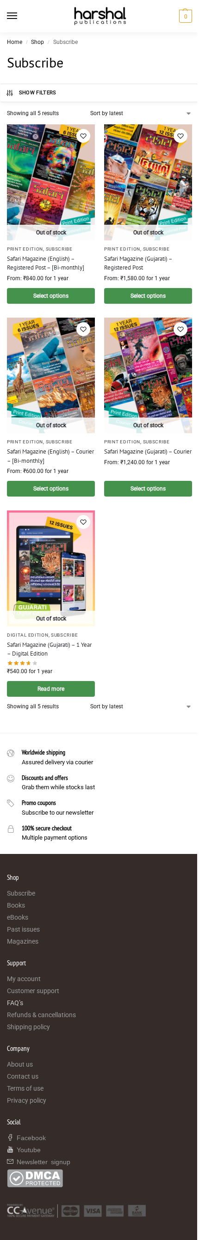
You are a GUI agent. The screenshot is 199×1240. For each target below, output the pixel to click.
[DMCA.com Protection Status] (99, 1178)
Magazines (22, 941)
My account (24, 978)
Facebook (29, 1137)
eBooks (17, 917)
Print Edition (25, 249)
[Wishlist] (83, 136)
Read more (50, 689)
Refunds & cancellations (41, 1015)
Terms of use (25, 1088)
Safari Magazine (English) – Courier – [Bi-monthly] (50, 456)
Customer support (33, 990)
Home (14, 42)
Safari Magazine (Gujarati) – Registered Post (138, 263)
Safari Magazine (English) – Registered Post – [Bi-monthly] (45, 263)
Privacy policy (26, 1100)
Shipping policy (28, 1027)
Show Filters (37, 93)
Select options (50, 296)
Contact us (22, 1076)
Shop (37, 42)
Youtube (27, 1149)
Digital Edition (28, 635)
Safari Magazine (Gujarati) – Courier (148, 451)
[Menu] (21, 16)
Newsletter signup (41, 1161)
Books (16, 905)
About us (20, 1064)
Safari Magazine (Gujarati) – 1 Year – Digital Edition (49, 649)
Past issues (23, 929)
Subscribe (59, 249)
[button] (184, 16)
